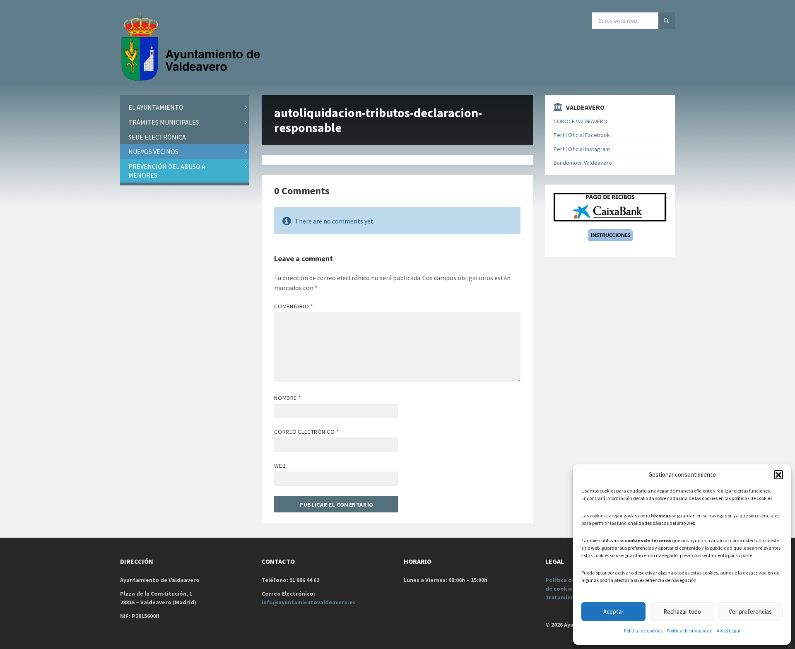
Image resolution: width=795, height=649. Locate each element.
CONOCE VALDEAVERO (580, 121)
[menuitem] (184, 107)
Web (280, 465)
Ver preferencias (750, 611)
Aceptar (613, 611)
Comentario (293, 306)
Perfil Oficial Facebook (582, 135)
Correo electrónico (306, 431)
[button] (778, 475)
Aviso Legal (728, 630)
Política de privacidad (690, 630)
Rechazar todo (682, 611)
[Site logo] (192, 79)
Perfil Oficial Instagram (582, 149)
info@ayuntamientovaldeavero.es (309, 602)
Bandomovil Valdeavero (583, 162)
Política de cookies (643, 630)
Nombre (287, 397)
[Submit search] (666, 20)
